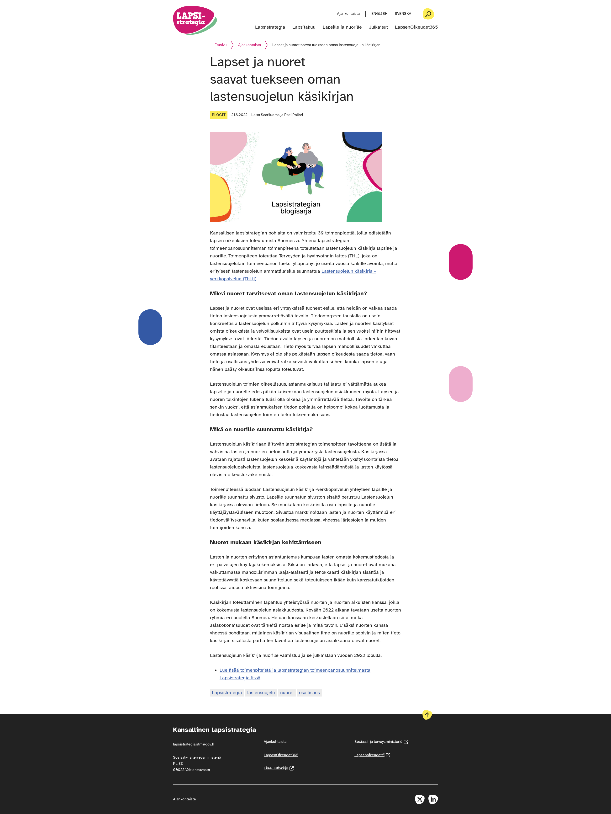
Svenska (403, 13)
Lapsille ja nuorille (342, 27)
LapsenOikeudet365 (416, 27)
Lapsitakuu (304, 27)
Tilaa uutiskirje (279, 768)
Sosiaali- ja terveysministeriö (381, 741)
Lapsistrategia (270, 27)
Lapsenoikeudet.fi (372, 755)
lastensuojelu (261, 693)
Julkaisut (378, 27)
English (379, 13)
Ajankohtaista (348, 13)
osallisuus (309, 693)
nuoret (287, 693)
